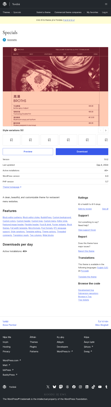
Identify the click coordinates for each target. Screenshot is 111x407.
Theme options (49, 231)
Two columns (36, 235)
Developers (62, 346)
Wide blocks (48, 235)
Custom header (23, 221)
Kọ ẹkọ (60, 337)
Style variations (18, 231)
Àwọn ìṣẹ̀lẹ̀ (89, 342)
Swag (88, 351)
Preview (28, 151)
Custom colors (9, 221)
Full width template (18, 228)
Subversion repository (88, 293)
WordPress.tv (65, 351)
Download (82, 151)
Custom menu (50, 221)
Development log (86, 290)
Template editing (33, 231)
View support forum (87, 230)
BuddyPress (46, 217)
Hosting (6, 346)
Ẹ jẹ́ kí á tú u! (69, 20)
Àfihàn (33, 337)
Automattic (12, 40)
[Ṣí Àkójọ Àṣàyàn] (106, 4)
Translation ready (21, 235)
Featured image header (13, 224)
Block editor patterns (12, 217)
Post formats (47, 228)
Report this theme (86, 251)
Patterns (34, 351)
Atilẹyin (60, 342)
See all (105, 209)
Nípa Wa (7, 337)
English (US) (102, 267)
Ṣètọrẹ (88, 346)
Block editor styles (31, 217)
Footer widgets (59, 224)
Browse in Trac (85, 296)
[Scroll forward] (105, 130)
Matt (6, 365)
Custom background (62, 217)
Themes (6, 12)
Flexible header (32, 224)
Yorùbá (12, 387)
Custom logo (37, 221)
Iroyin (5, 342)
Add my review (85, 209)
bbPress (8, 370)
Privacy (6, 351)
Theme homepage (11, 187)
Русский (85, 271)
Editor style (62, 221)
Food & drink (45, 224)
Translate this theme (87, 277)
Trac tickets (83, 300)
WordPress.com (12, 360)
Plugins (33, 346)
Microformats (34, 228)
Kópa (86, 337)
